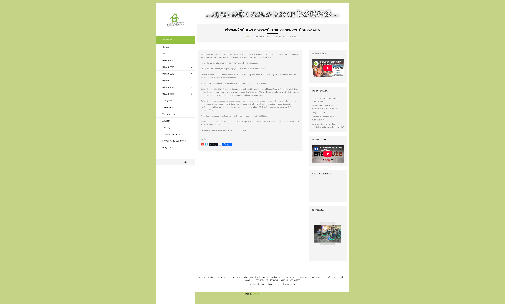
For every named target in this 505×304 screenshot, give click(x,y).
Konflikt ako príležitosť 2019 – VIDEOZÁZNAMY (323, 118)
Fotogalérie (303, 277)
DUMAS (256, 294)
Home (247, 37)
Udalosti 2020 (262, 277)
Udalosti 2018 (235, 277)
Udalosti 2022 (290, 277)
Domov (202, 277)
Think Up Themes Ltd (268, 284)
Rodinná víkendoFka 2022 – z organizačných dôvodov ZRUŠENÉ (325, 107)
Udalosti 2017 (221, 277)
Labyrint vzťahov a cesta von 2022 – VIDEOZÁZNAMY (326, 99)
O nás (210, 277)
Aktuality (341, 277)
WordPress (290, 284)
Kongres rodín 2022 (319, 112)
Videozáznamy (329, 277)
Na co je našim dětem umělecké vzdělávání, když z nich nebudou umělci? (328, 125)
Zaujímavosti (315, 277)
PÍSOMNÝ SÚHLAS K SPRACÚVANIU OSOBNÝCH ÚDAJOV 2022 (277, 280)
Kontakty (248, 280)
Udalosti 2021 (276, 277)
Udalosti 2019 (249, 277)
